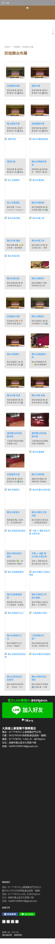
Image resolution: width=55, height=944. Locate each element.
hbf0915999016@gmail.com (22, 901)
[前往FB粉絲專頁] (10, 914)
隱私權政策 (7, 935)
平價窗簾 (16, 47)
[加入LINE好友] (27, 914)
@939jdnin (39, 700)
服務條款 (18, 935)
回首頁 (7, 47)
